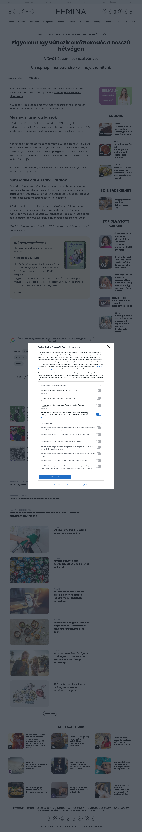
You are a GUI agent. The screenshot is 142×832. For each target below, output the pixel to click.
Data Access (71, 485)
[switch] (98, 390)
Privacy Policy (83, 485)
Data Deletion (58, 485)
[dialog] (71, 416)
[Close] (109, 347)
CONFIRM (55, 477)
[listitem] (71, 385)
